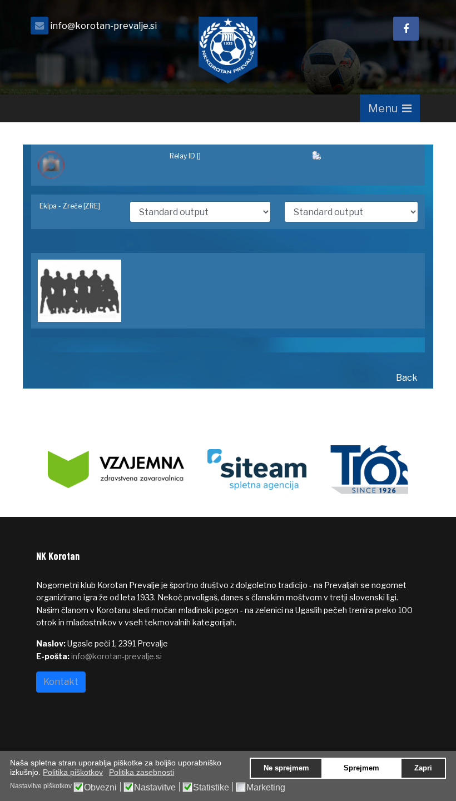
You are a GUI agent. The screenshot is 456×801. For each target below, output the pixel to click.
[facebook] (406, 29)
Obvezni (100, 788)
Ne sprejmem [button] (286, 768)
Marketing (265, 788)
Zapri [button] (423, 768)
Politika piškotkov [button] (73, 772)
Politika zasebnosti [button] (141, 772)
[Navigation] (390, 108)
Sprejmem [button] (361, 768)
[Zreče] (228, 291)
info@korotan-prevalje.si (103, 25)
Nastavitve (155, 788)
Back (407, 377)
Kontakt (60, 681)
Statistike (211, 788)
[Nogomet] (97, 165)
